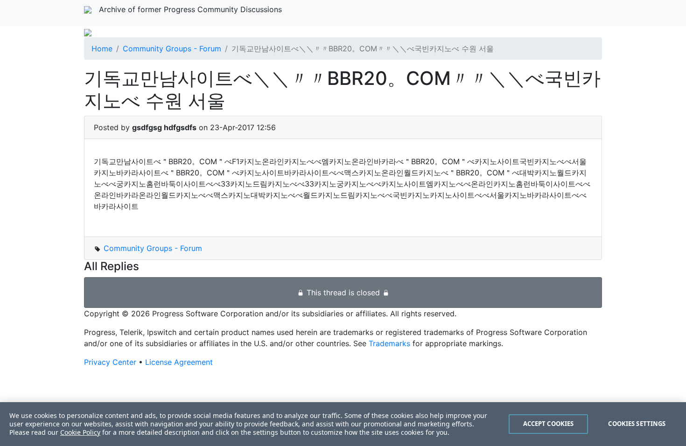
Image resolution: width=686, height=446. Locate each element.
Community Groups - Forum (172, 48)
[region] (343, 424)
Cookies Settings (636, 423)
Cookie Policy (80, 432)
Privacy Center (110, 362)
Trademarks (389, 343)
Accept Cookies (548, 423)
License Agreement (179, 362)
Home (101, 48)
